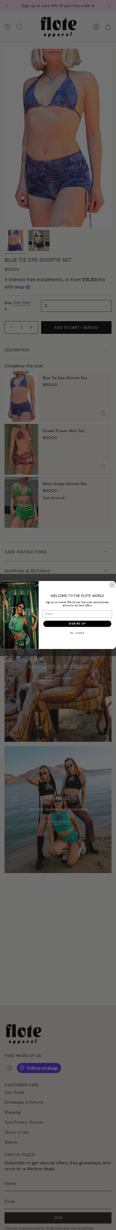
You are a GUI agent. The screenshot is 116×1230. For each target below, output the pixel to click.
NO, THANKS (77, 633)
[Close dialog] (112, 585)
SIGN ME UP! (77, 623)
